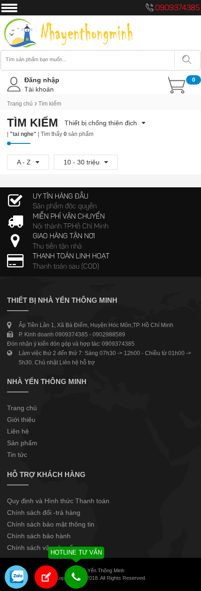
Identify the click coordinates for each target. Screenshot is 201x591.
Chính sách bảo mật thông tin (50, 524)
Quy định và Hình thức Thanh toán (58, 501)
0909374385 (177, 8)
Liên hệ (18, 431)
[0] (154, 84)
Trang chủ (20, 103)
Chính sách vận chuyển (42, 547)
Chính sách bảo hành (39, 536)
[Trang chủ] (68, 19)
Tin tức (17, 454)
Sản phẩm (22, 443)
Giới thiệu (21, 419)
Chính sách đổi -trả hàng (43, 512)
